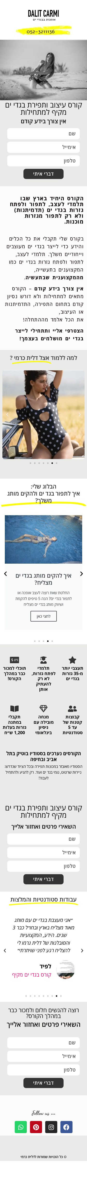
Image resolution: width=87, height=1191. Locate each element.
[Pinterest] (36, 1127)
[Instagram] (51, 1127)
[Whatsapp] (21, 1127)
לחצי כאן (44, 616)
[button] (79, 414)
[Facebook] (66, 1127)
